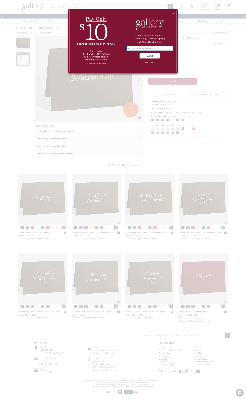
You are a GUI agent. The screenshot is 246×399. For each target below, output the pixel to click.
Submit (150, 55)
